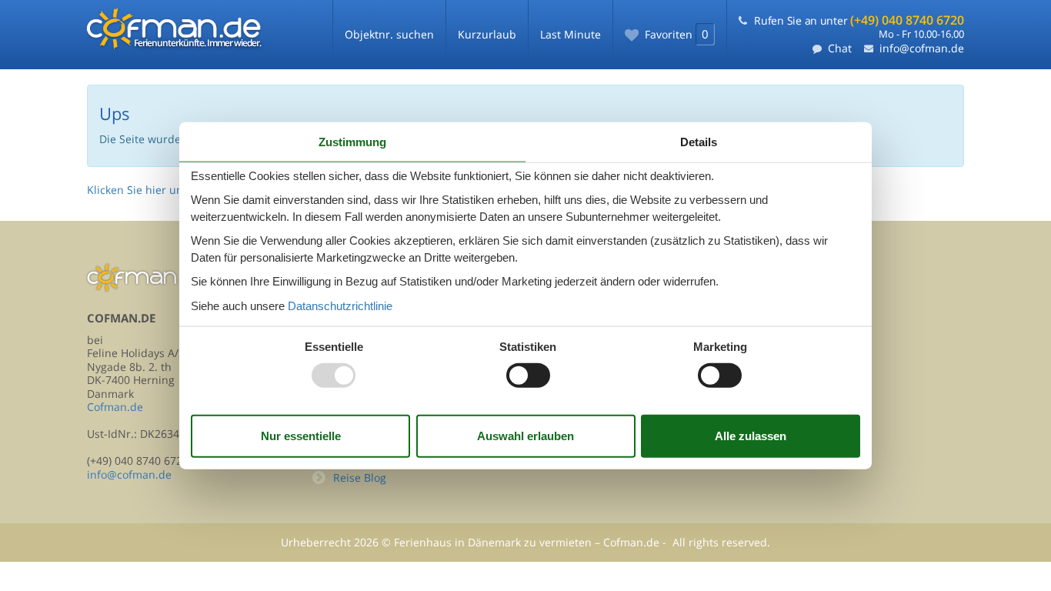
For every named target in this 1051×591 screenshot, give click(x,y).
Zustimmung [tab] (352, 142)
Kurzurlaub (487, 34)
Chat (840, 48)
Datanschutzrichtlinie (340, 305)
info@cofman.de (921, 48)
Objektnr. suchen (389, 34)
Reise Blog (359, 477)
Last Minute (570, 34)
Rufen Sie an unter (859, 20)
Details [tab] (698, 142)
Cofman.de (115, 406)
